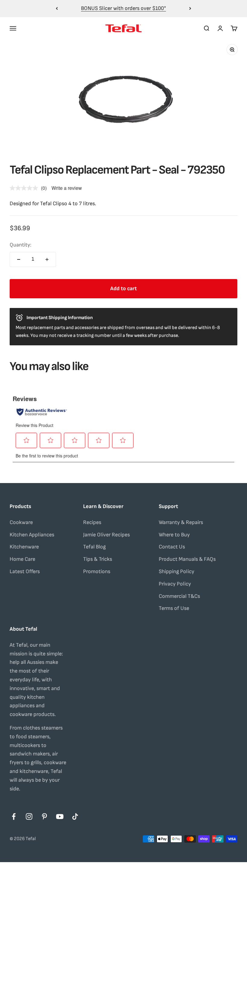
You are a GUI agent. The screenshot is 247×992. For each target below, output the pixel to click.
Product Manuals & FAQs (187, 559)
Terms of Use (174, 608)
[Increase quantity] (47, 259)
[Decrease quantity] (18, 259)
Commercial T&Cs (179, 596)
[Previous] (57, 8)
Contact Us (172, 547)
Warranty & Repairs (181, 522)
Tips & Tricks (97, 559)
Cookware (21, 522)
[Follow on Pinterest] (44, 816)
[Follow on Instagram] (29, 816)
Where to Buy (174, 535)
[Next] (190, 8)
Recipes (92, 522)
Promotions (96, 571)
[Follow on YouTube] (60, 816)
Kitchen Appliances (32, 535)
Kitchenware (24, 547)
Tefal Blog (94, 547)
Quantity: (20, 245)
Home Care (22, 559)
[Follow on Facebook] (14, 816)
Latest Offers (25, 571)
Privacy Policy (175, 584)
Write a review (67, 187)
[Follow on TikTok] (75, 816)
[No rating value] (25, 188)
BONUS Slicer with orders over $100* (123, 8)
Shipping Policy (176, 571)
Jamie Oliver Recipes (106, 535)
